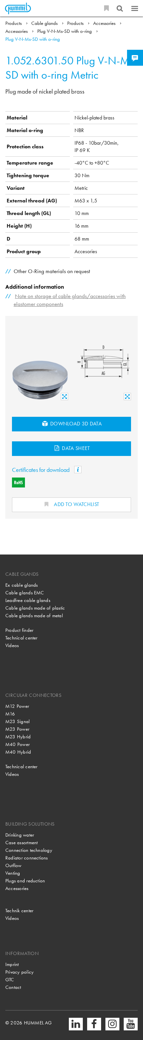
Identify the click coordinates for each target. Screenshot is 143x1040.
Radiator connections (26, 857)
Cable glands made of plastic (35, 608)
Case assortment (21, 842)
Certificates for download (41, 470)
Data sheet (75, 448)
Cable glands (45, 23)
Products (14, 23)
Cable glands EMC (24, 592)
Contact (13, 987)
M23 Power (17, 729)
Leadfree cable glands (27, 600)
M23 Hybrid (18, 736)
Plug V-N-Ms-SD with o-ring (65, 31)
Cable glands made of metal (34, 615)
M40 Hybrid (18, 752)
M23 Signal (17, 721)
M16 (10, 713)
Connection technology (28, 850)
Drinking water (19, 835)
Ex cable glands (21, 585)
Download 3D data (75, 423)
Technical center (21, 637)
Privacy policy (19, 972)
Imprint (12, 964)
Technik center (19, 910)
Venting (12, 873)
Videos (12, 645)
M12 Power (17, 706)
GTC (9, 979)
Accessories (105, 23)
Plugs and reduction (25, 880)
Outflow (13, 865)
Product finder (19, 630)
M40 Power (17, 744)
